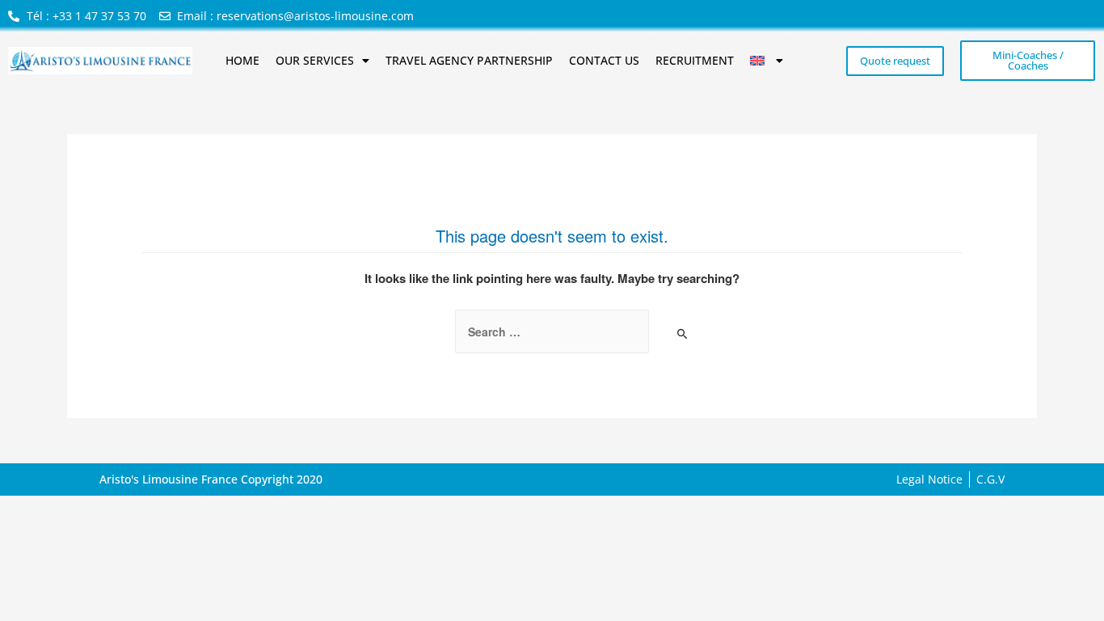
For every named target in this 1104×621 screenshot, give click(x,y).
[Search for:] (552, 331)
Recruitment (694, 60)
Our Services (315, 60)
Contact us (604, 60)
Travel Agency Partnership (469, 60)
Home (242, 60)
